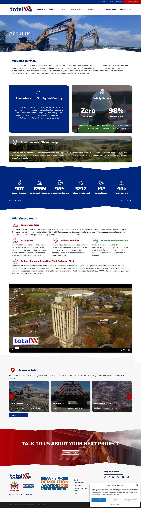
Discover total (17, 415)
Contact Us (124, 9)
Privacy (117, 504)
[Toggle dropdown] (44, 9)
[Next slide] (129, 396)
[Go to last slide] (11, 396)
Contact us (69, 452)
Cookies (112, 504)
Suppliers (110, 2)
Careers (103, 2)
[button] (137, 485)
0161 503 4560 (110, 9)
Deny (115, 500)
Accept (99, 500)
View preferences (131, 500)
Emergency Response (132, 2)
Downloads (119, 2)
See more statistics (126, 201)
